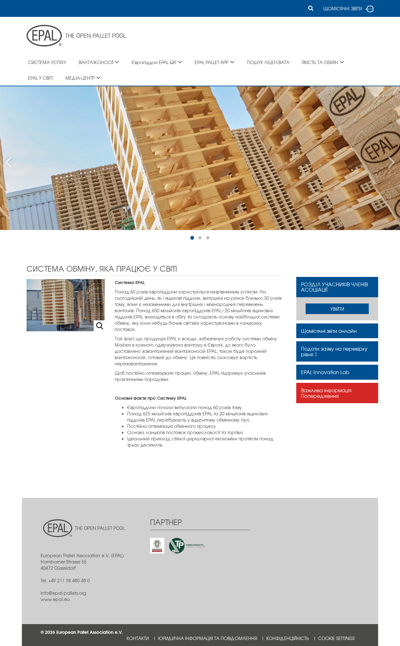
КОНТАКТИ (138, 638)
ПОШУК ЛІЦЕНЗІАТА (268, 62)
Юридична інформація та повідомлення (207, 638)
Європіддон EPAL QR (154, 62)
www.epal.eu (55, 599)
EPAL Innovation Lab (325, 372)
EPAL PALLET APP (211, 62)
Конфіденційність (287, 638)
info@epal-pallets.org (63, 593)
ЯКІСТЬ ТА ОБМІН (320, 62)
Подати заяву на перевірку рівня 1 (334, 351)
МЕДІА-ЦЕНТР (80, 78)
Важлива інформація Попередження (326, 392)
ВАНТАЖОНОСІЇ (96, 62)
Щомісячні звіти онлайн (329, 330)
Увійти (337, 309)
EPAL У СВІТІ (40, 78)
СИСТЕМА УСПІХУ (47, 62)
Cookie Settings (336, 638)
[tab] (337, 287)
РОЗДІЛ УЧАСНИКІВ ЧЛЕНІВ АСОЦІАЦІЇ (334, 286)
